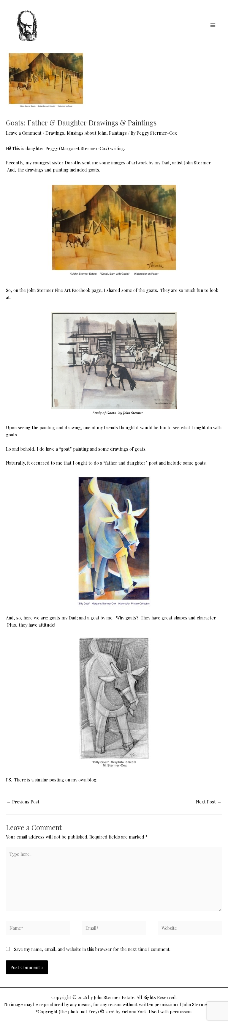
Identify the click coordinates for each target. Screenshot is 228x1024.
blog (92, 780)
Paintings (118, 133)
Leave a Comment (24, 133)
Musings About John (86, 133)
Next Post (208, 802)
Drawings (54, 133)
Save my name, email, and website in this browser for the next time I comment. (92, 949)
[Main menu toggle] (213, 25)
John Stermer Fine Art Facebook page (64, 290)
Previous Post (23, 802)
